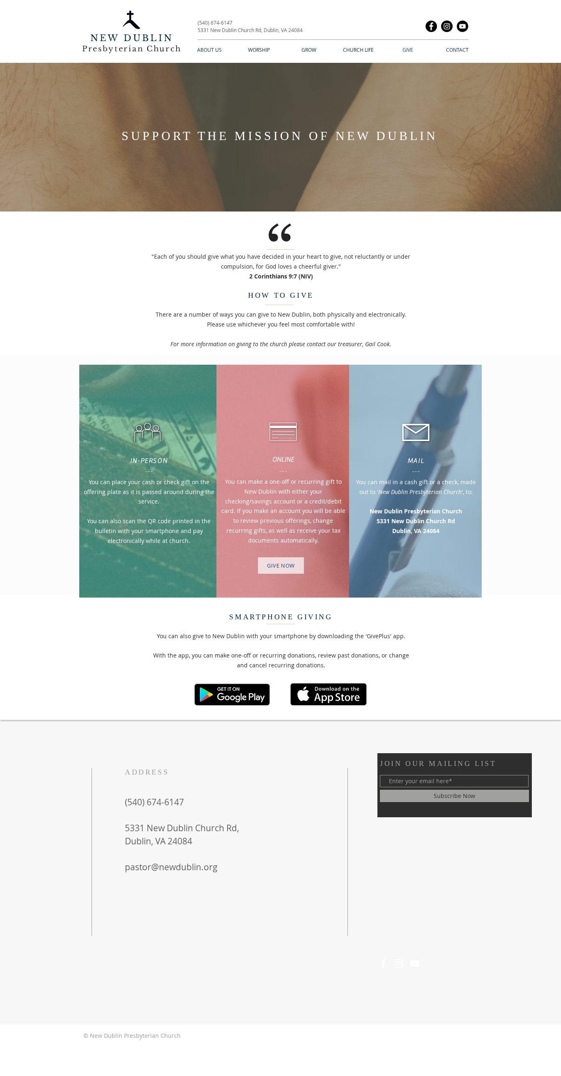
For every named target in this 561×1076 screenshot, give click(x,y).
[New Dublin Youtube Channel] (414, 963)
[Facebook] (431, 26)
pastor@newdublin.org (171, 867)
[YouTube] (462, 26)
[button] (209, 50)
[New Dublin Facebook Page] (383, 963)
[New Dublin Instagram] (399, 963)
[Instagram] (447, 26)
